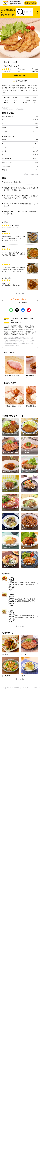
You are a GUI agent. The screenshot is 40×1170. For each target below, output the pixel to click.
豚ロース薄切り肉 (7, 116)
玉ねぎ (4, 139)
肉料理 (9, 688)
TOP (3, 688)
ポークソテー (25, 688)
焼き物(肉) (16, 688)
